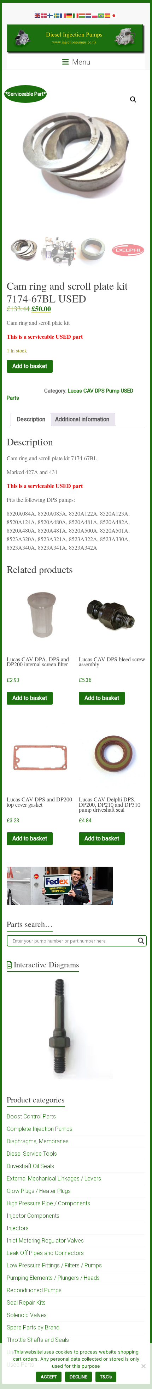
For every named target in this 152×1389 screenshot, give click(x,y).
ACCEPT (49, 1376)
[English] (38, 15)
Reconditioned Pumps (34, 1290)
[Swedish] (57, 15)
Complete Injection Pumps (39, 1129)
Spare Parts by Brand (33, 1327)
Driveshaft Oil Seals (30, 1166)
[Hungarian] (82, 15)
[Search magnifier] (141, 941)
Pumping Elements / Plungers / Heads (53, 1277)
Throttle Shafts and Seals (38, 1340)
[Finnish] (50, 15)
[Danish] (44, 15)
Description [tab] (31, 419)
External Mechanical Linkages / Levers (54, 1178)
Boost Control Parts (31, 1116)
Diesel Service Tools (32, 1153)
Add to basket (29, 366)
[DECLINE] (143, 1365)
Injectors (18, 1228)
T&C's (106, 1376)
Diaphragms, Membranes (38, 1141)
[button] (133, 99)
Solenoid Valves (27, 1315)
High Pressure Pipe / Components (48, 1203)
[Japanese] (114, 15)
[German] (69, 15)
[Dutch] (89, 15)
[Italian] (76, 15)
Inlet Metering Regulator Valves (45, 1240)
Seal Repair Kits (26, 1302)
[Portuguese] (101, 15)
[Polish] (95, 15)
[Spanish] (108, 15)
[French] (63, 15)
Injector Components (33, 1215)
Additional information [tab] (82, 419)
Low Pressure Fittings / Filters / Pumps (54, 1265)
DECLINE (78, 1376)
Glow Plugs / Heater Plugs (39, 1191)
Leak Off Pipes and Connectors (45, 1253)
